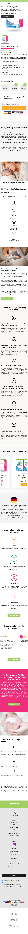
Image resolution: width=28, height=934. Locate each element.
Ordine (14, 820)
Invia (14, 875)
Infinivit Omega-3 (14, 818)
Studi (14, 824)
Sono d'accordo (7, 16)
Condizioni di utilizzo (14, 835)
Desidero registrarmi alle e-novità (11, 880)
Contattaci (13, 804)
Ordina (14, 484)
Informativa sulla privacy (14, 836)
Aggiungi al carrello (14, 108)
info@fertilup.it (14, 854)
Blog (14, 831)
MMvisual (17, 900)
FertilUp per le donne (14, 817)
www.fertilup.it (14, 853)
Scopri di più (7, 299)
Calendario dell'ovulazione (14, 833)
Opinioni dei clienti (14, 822)
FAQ (14, 829)
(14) (10, 52)
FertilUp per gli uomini (14, 815)
